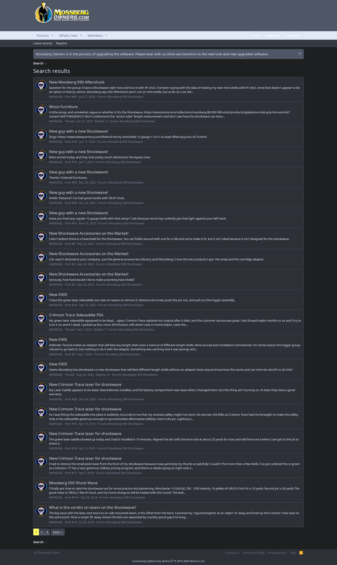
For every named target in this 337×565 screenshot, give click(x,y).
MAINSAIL (56, 97)
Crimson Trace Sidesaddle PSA (76, 314)
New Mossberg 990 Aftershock (77, 82)
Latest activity (42, 43)
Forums (43, 35)
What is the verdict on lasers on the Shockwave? (92, 507)
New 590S (58, 294)
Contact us (232, 553)
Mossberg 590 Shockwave (125, 97)
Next (56, 532)
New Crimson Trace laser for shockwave (85, 384)
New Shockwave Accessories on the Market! (89, 233)
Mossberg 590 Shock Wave (73, 482)
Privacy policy (277, 553)
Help (293, 553)
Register (61, 43)
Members (95, 35)
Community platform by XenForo (168, 561)
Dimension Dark (48, 553)
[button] (52, 35)
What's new (68, 35)
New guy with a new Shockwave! (78, 131)
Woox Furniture (63, 106)
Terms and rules (254, 553)
